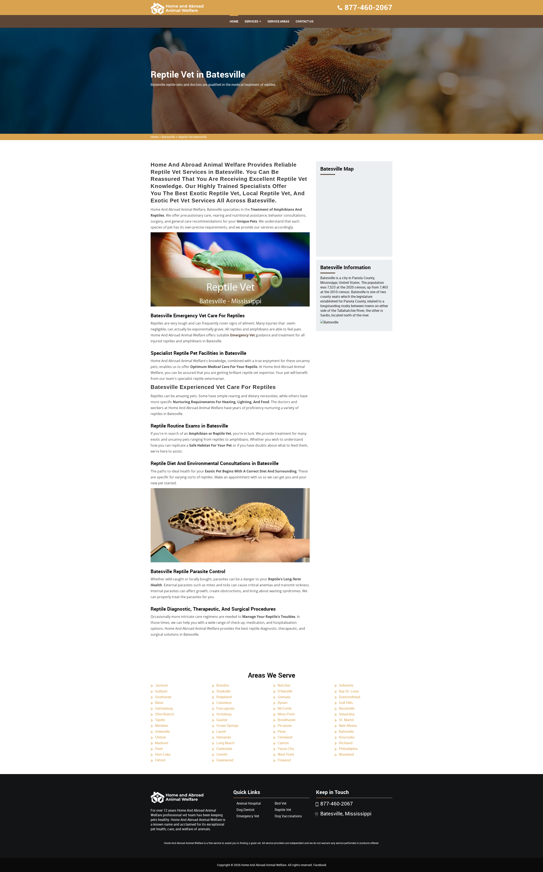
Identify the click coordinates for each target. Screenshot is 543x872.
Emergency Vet (242, 335)
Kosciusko (347, 737)
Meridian (161, 725)
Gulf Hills (346, 702)
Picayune (285, 725)
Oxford (160, 760)
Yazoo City (286, 748)
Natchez (284, 685)
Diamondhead (349, 697)
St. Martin (346, 719)
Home (234, 21)
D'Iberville (285, 691)
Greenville (162, 731)
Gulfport (161, 691)
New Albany (348, 725)
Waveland (346, 754)
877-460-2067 (368, 7)
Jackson (161, 685)
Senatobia (346, 714)
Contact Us (304, 21)
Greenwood (224, 760)
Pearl (159, 748)
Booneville (346, 708)
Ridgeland (224, 697)
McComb (284, 708)
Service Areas (278, 21)
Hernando (223, 737)
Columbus (224, 702)
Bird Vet (281, 803)
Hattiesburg (164, 708)
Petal (281, 731)
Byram (282, 702)
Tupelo (160, 719)
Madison (161, 743)
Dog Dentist (246, 809)
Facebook (319, 865)
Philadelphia (348, 748)
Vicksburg (223, 714)
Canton (283, 743)
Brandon (222, 685)
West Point (286, 754)
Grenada (284, 697)
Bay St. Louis (349, 691)
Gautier (221, 719)
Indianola (346, 685)
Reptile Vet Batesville (192, 137)
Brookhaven (286, 719)
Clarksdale (224, 748)
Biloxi (159, 702)
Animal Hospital (249, 803)
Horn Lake (162, 754)
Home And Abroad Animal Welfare (263, 865)
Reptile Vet (283, 809)
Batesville (168, 137)
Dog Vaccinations (288, 816)
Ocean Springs (227, 725)
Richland (346, 743)
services (251, 21)
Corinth (221, 754)
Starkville (223, 691)
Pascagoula (225, 708)
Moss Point (286, 714)
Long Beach (225, 743)
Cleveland (285, 737)
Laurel (221, 731)
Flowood (284, 760)
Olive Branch (164, 714)
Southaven (163, 697)
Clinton (160, 737)
